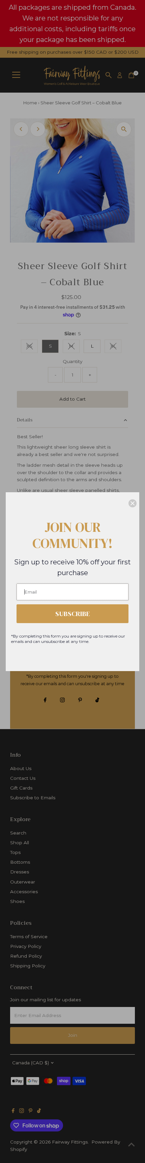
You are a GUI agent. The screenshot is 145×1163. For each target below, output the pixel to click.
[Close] (132, 503)
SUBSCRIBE (72, 613)
